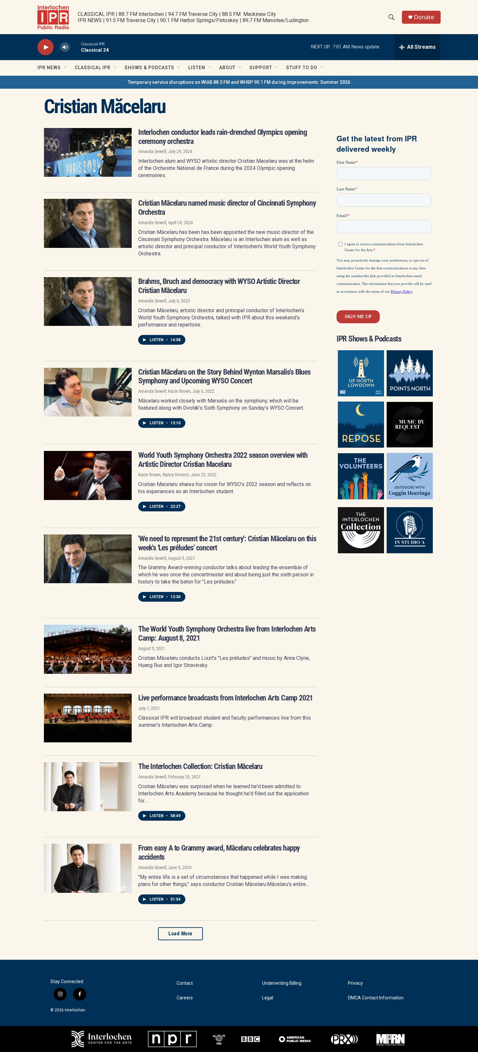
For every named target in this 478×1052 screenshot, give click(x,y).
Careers (185, 997)
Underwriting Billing (281, 983)
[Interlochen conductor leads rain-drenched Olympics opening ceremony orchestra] (88, 152)
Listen (196, 67)
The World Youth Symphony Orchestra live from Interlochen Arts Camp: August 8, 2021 (227, 633)
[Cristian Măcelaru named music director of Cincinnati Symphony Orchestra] (88, 223)
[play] (45, 47)
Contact (185, 983)
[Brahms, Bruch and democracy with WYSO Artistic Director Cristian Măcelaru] (88, 301)
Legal (267, 997)
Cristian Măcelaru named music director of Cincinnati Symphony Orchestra (227, 208)
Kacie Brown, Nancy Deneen (163, 474)
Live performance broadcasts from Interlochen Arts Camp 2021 (225, 697)
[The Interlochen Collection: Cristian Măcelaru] (88, 786)
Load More (180, 933)
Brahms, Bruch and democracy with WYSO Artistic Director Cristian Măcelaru (219, 286)
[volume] (65, 47)
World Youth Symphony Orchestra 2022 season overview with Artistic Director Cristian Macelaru (223, 460)
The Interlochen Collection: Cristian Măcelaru (200, 766)
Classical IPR (93, 67)
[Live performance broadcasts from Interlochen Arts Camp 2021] (88, 718)
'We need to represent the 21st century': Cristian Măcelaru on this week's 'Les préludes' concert (227, 543)
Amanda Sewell (152, 151)
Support (260, 67)
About (227, 67)
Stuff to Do (301, 67)
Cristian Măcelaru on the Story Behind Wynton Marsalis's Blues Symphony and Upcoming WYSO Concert (224, 376)
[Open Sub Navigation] (65, 67)
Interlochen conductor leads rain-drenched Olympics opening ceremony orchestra (222, 137)
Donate (424, 17)
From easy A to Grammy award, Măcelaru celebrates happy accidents (219, 852)
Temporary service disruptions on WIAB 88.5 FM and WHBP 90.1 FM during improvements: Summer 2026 (239, 82)
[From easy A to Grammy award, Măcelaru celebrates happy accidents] (88, 868)
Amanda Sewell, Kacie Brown (164, 391)
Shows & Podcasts (149, 67)
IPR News (49, 67)
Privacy (355, 983)
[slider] (75, 47)
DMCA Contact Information (376, 997)
